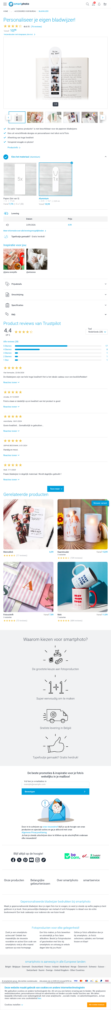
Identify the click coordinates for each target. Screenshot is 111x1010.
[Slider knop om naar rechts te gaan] (102, 117)
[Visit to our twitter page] (19, 860)
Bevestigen (30, 791)
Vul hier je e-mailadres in (35, 781)
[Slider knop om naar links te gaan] (8, 117)
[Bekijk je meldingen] (99, 3)
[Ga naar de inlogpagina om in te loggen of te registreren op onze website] (93, 3)
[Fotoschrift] (28, 587)
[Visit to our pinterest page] (25, 860)
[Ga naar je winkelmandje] (105, 3)
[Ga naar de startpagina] (19, 4)
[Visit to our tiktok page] (43, 860)
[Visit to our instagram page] (37, 860)
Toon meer (55, 489)
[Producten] (11, 11)
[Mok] (83, 587)
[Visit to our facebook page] (13, 860)
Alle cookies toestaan (96, 1005)
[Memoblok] (28, 524)
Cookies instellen (12, 1004)
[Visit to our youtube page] (31, 860)
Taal (90, 329)
